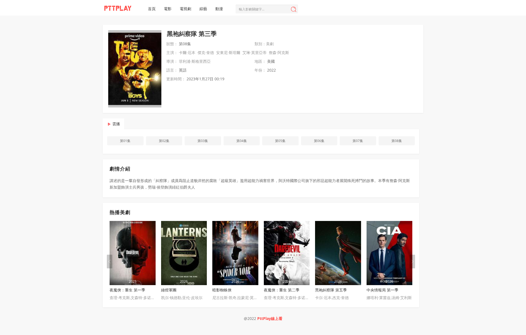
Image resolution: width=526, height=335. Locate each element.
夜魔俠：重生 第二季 (281, 290)
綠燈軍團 (168, 290)
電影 (167, 8)
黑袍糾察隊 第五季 (331, 290)
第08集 (396, 140)
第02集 (164, 140)
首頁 (152, 8)
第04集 (241, 140)
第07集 (358, 140)
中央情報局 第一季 (382, 290)
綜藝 (203, 8)
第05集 (280, 140)
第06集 (319, 140)
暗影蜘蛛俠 (221, 290)
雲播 (116, 123)
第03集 (203, 140)
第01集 (125, 140)
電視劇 (185, 8)
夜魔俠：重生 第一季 (127, 290)
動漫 (219, 8)
